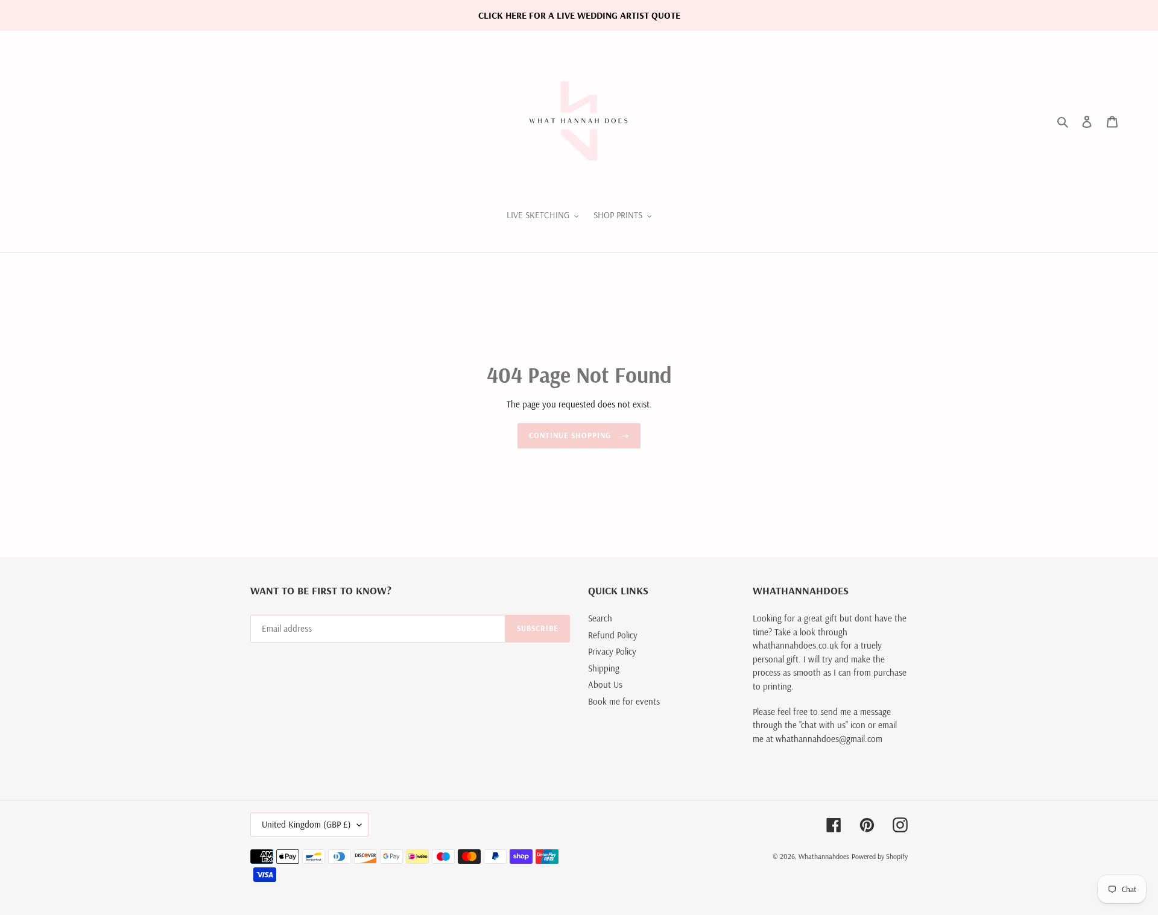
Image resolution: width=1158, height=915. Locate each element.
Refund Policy (613, 635)
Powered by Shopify (880, 856)
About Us (605, 684)
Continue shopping (570, 435)
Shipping (603, 668)
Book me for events (624, 701)
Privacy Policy (612, 651)
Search (600, 618)
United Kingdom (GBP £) (306, 824)
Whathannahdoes (824, 856)
